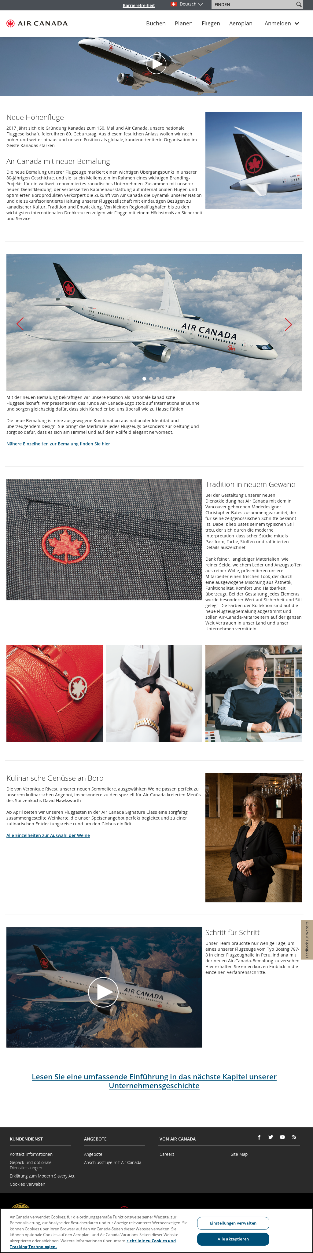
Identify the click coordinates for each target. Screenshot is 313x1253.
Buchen (156, 23)
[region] (156, 1230)
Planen (184, 23)
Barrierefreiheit (139, 5)
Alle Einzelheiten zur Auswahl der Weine (48, 835)
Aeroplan (240, 23)
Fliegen (211, 23)
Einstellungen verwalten (233, 1223)
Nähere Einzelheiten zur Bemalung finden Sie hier (58, 444)
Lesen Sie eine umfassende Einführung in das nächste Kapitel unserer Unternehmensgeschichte (154, 1080)
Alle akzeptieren (233, 1239)
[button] (299, 4)
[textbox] (254, 4)
